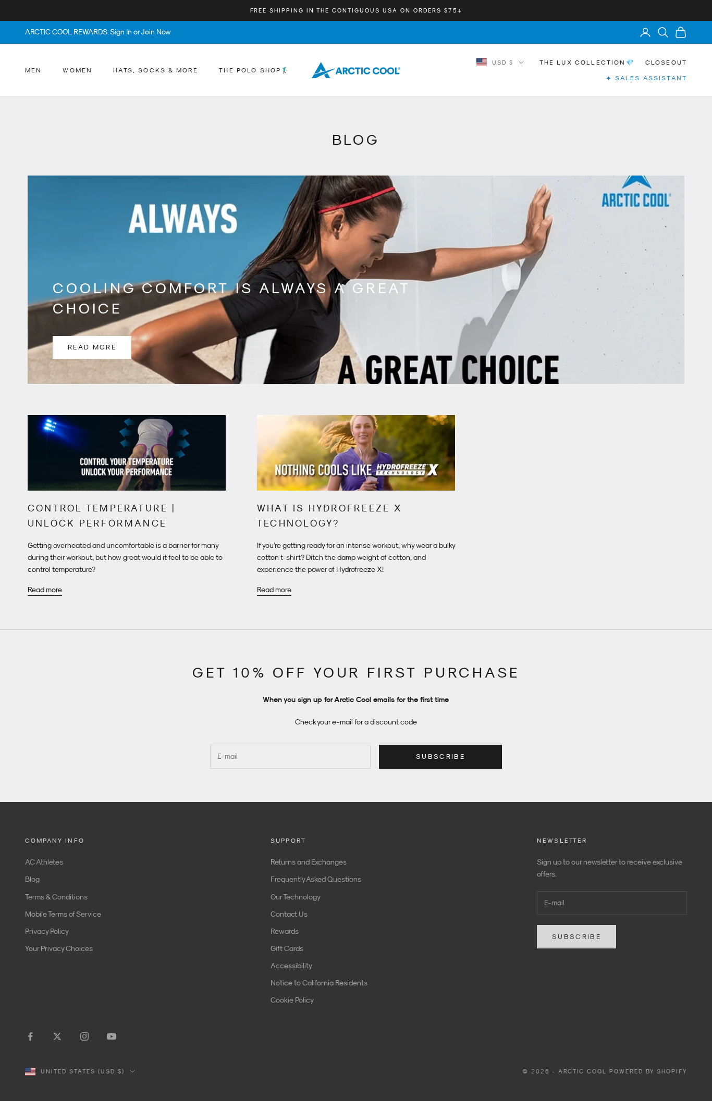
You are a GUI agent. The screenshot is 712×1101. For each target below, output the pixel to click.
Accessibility (291, 965)
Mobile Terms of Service (63, 914)
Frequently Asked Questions (316, 879)
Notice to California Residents (319, 983)
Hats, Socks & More (155, 70)
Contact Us (289, 914)
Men (33, 70)
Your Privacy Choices (59, 948)
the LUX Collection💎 (587, 62)
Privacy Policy (47, 931)
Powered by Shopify (648, 1071)
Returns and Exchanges (309, 862)
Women (77, 70)
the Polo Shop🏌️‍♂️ (254, 70)
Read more (92, 347)
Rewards (285, 931)
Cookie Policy (292, 1000)
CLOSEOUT (666, 62)
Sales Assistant (646, 78)
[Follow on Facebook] (30, 1036)
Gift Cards (287, 948)
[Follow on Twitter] (57, 1036)
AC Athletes (44, 862)
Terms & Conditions (56, 897)
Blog (32, 879)
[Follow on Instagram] (84, 1036)
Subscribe (440, 756)
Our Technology (296, 897)
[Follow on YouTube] (111, 1036)
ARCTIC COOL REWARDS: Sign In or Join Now (98, 32)
